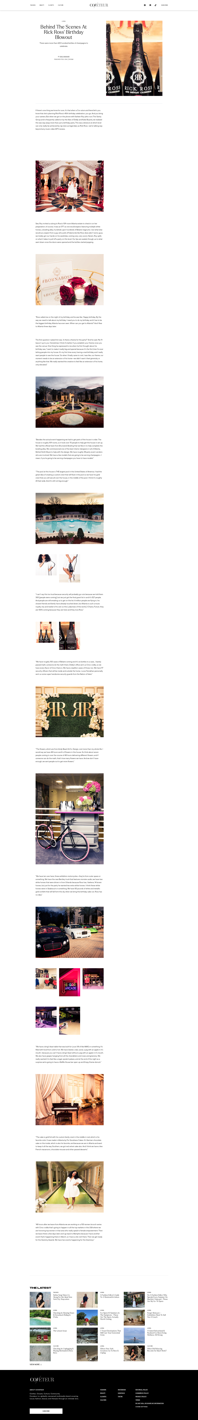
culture (60, 5)
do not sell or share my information (150, 1403)
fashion (32, 5)
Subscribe (164, 5)
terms (138, 1400)
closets (51, 5)
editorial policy (142, 1390)
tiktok (120, 1396)
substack (121, 1393)
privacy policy (141, 1396)
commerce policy (142, 1393)
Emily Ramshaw (65, 56)
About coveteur (37, 1390)
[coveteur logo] (99, 5)
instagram (122, 1390)
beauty (42, 5)
